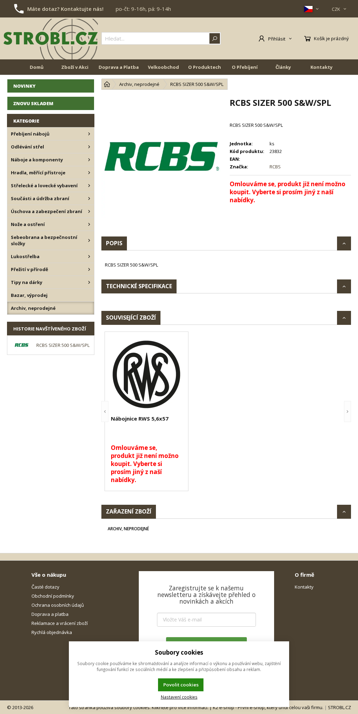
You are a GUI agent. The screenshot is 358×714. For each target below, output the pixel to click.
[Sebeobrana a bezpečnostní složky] (89, 240)
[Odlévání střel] (89, 146)
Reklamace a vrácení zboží (59, 623)
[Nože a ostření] (89, 224)
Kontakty (321, 67)
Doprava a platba (50, 614)
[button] (104, 411)
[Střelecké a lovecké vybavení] (89, 185)
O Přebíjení (245, 67)
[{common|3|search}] (214, 38)
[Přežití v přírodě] (89, 269)
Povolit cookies (181, 685)
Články (283, 67)
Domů (37, 67)
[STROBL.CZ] (50, 38)
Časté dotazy (45, 587)
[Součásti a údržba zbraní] (89, 198)
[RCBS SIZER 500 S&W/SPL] (162, 157)
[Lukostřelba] (89, 256)
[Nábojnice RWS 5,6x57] (146, 374)
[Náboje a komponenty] (89, 159)
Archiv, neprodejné (128, 529)
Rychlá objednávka (51, 632)
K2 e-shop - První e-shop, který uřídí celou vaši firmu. (268, 707)
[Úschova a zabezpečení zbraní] (89, 211)
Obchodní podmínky (52, 596)
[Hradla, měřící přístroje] (89, 172)
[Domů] (107, 84)
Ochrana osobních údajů (57, 605)
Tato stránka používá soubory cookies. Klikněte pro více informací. (138, 707)
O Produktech (204, 67)
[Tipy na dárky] (89, 282)
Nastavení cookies (179, 697)
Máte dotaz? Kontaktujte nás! (65, 8)
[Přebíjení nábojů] (89, 133)
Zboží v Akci (74, 67)
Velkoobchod (163, 67)
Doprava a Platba (119, 67)
